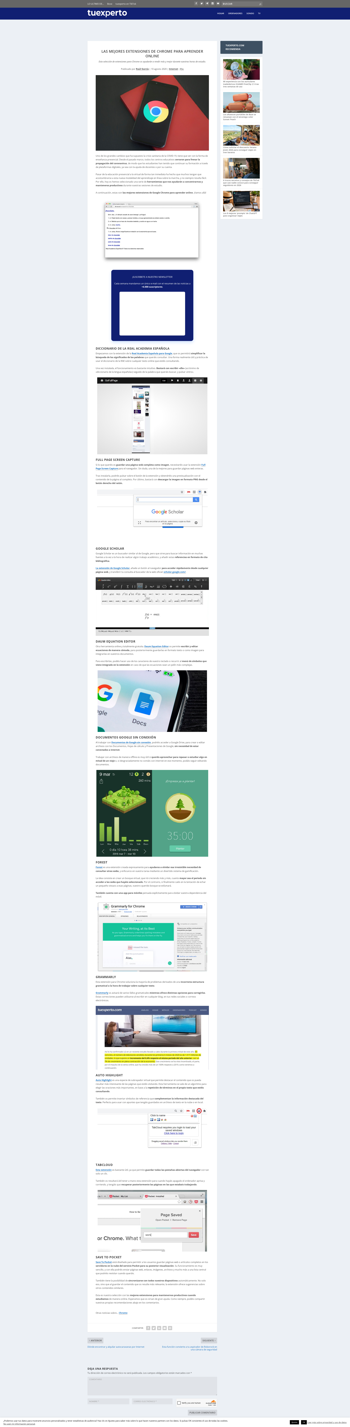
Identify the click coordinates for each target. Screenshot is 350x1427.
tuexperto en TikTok (126, 3)
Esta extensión (104, 1169)
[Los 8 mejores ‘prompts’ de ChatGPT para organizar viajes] (241, 201)
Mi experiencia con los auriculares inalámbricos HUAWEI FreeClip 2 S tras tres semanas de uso (241, 84)
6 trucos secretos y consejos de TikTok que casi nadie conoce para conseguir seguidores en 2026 (241, 182)
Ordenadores (235, 13)
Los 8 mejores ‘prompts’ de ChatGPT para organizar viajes (240, 214)
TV (259, 13)
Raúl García (142, 68)
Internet (173, 68)
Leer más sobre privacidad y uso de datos (327, 1422)
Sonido (250, 13)
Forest (99, 867)
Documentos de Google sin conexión (131, 742)
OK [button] (304, 1422)
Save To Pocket (104, 1262)
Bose (109, 3)
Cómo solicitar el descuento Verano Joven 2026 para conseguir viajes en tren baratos (239, 150)
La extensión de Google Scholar (113, 568)
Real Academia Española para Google (152, 353)
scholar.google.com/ (175, 571)
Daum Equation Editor (156, 646)
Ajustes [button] (294, 1422)
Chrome (123, 1312)
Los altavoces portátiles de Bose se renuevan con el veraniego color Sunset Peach (239, 117)
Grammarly (102, 992)
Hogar (220, 13)
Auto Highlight (104, 1080)
